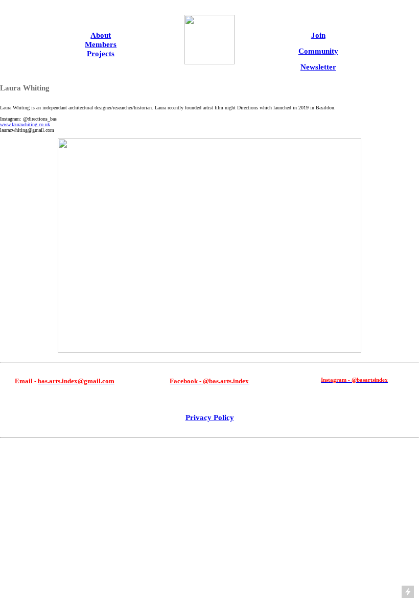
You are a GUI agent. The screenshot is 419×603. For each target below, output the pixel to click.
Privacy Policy (209, 417)
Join (318, 35)
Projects (100, 53)
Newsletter (318, 66)
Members (101, 44)
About (100, 35)
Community (318, 51)
